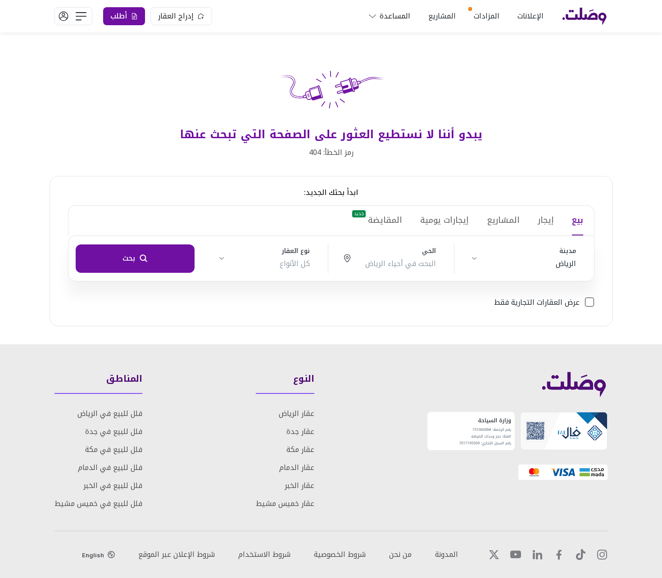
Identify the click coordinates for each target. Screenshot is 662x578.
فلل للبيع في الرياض (109, 413)
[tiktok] (580, 554)
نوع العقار (296, 251)
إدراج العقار (176, 16)
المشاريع (442, 16)
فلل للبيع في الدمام (110, 467)
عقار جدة (300, 431)
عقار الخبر (299, 485)
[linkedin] (537, 554)
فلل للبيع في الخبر (112, 485)
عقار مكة (300, 449)
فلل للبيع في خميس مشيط (98, 503)
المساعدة (395, 16)
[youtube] (515, 554)
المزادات (486, 16)
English (93, 555)
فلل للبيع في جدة (113, 431)
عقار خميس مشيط (285, 503)
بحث (128, 258)
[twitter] (494, 554)
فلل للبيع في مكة (113, 449)
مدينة (567, 251)
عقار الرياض (296, 413)
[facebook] (558, 554)
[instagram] (602, 554)
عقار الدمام (296, 467)
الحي (429, 251)
